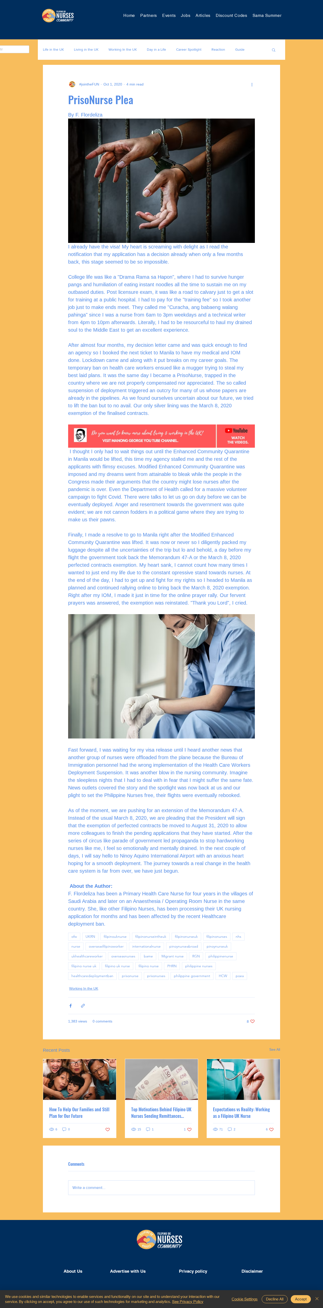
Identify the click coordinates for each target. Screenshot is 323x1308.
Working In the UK (123, 49)
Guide (240, 49)
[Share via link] (82, 1005)
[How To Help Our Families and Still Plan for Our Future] (79, 1079)
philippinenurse (220, 956)
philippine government (192, 976)
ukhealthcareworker (87, 956)
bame (148, 956)
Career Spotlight (188, 49)
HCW (223, 976)
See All (274, 1049)
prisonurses (156, 976)
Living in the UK (86, 49)
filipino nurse (149, 966)
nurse (75, 946)
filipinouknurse (115, 936)
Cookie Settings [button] (245, 1299)
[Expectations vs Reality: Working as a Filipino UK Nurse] (243, 1079)
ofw (74, 936)
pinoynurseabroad (183, 946)
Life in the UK (53, 49)
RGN (196, 956)
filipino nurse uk (83, 966)
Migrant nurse (173, 956)
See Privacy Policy (187, 1301)
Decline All (274, 1299)
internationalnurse (146, 946)
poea (240, 976)
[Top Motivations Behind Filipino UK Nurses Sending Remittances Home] (161, 1079)
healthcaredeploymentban (92, 976)
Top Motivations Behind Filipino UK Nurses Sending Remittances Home (161, 1112)
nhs (238, 936)
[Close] (317, 1299)
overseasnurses (123, 956)
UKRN (90, 936)
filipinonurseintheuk (150, 936)
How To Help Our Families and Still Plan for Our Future (79, 1112)
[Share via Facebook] (70, 1005)
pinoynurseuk (217, 946)
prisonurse (130, 976)
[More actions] (252, 84)
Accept (301, 1299)
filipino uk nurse (117, 966)
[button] (273, 50)
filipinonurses (216, 936)
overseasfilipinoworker (106, 946)
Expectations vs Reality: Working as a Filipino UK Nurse (241, 1112)
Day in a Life (156, 49)
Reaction (218, 49)
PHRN (172, 966)
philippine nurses (198, 966)
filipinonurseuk (186, 936)
